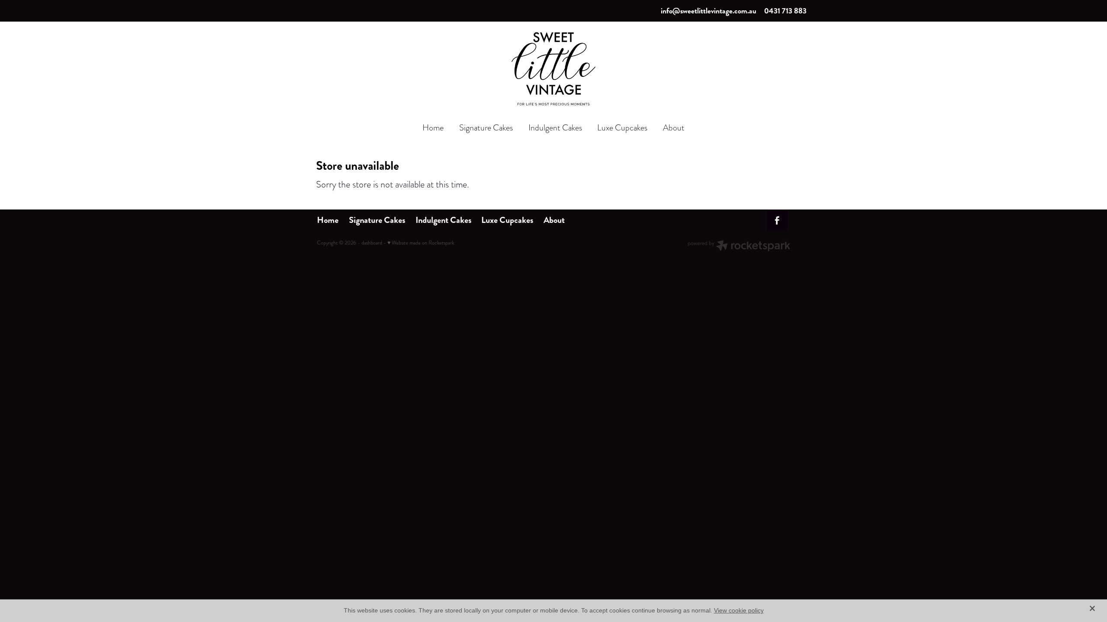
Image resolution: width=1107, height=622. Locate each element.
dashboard (372, 242)
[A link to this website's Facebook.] (777, 220)
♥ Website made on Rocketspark (420, 242)
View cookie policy (739, 610)
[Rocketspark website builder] (739, 247)
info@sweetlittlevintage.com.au (708, 10)
